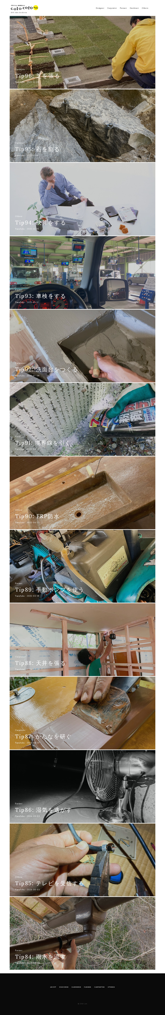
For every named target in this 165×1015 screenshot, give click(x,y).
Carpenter (112, 8)
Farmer (123, 8)
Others (145, 8)
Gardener (134, 8)
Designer (100, 8)
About (53, 987)
